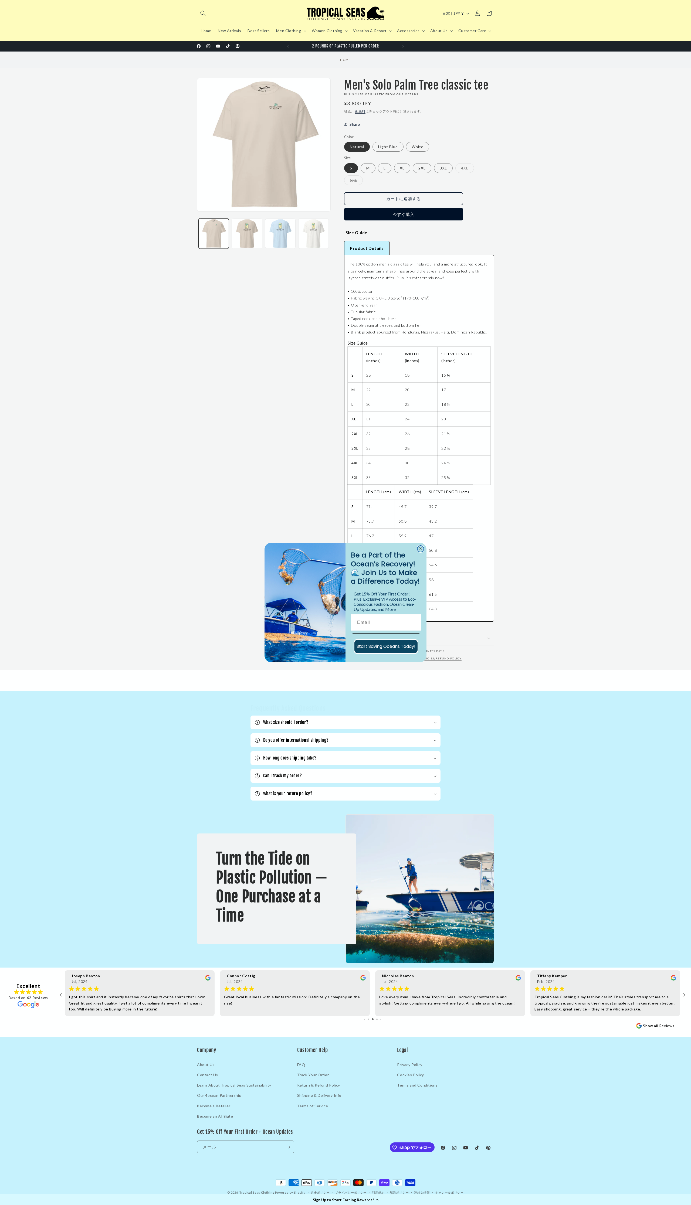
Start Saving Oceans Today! (386, 646)
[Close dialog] (420, 549)
